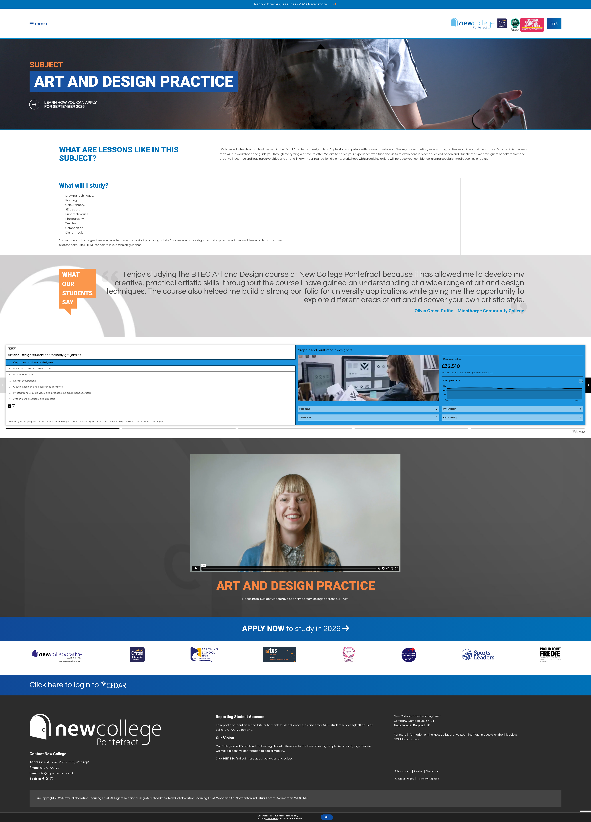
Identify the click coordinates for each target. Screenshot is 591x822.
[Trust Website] (57, 654)
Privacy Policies (428, 778)
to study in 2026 (292, 629)
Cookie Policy (404, 778)
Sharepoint (403, 771)
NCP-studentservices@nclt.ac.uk (346, 725)
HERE (332, 4)
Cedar (418, 771)
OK (326, 817)
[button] (38, 23)
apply (554, 23)
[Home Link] (479, 23)
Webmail (432, 771)
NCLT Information (406, 739)
